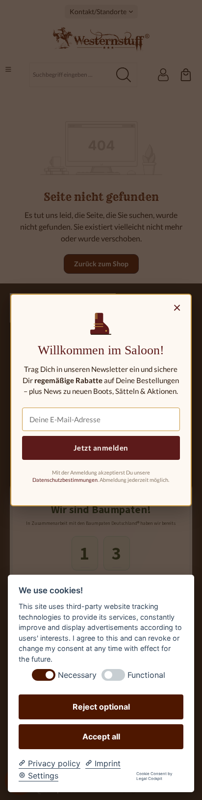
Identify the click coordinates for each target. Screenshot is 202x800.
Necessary (77, 675)
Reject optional (101, 707)
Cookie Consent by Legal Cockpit (154, 776)
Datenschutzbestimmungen (65, 479)
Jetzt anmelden (101, 447)
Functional (146, 675)
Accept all (101, 736)
